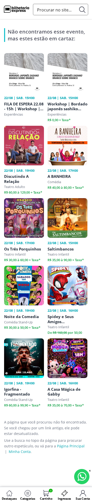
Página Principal (71, 446)
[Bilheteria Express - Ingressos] (16, 10)
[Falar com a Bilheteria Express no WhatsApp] (81, 476)
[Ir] (82, 9)
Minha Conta (20, 451)
